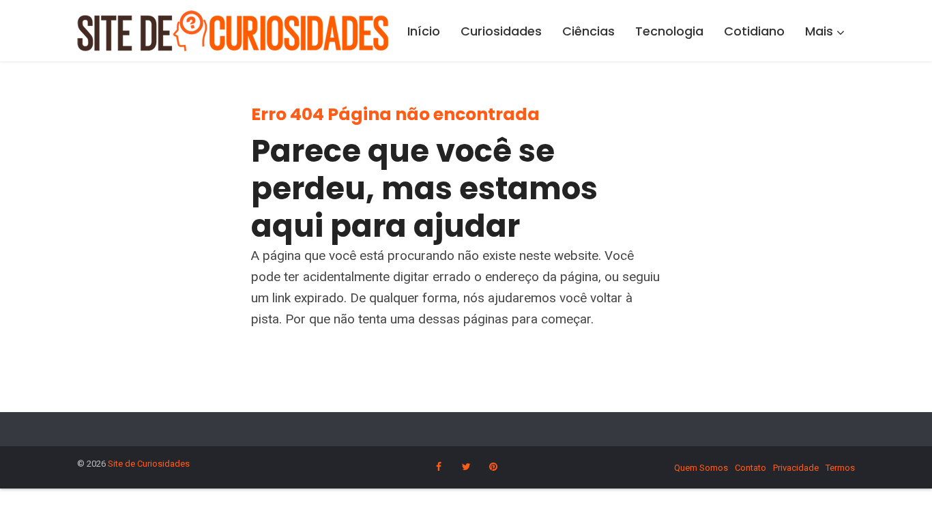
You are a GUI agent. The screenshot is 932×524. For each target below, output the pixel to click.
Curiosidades (501, 31)
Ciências (588, 31)
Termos (840, 468)
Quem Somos (701, 468)
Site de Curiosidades (149, 463)
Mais (819, 31)
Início (423, 31)
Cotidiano (754, 31)
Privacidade (796, 468)
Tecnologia (669, 31)
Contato (750, 468)
